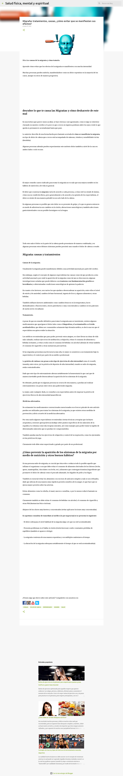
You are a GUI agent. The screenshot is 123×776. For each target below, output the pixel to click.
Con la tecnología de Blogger (62, 773)
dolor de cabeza (35, 607)
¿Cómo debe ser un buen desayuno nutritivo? (52, 717)
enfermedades (47, 607)
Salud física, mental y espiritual (27, 3)
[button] (24, 30)
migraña (56, 607)
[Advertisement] (61, 93)
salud (63, 607)
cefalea (25, 607)
